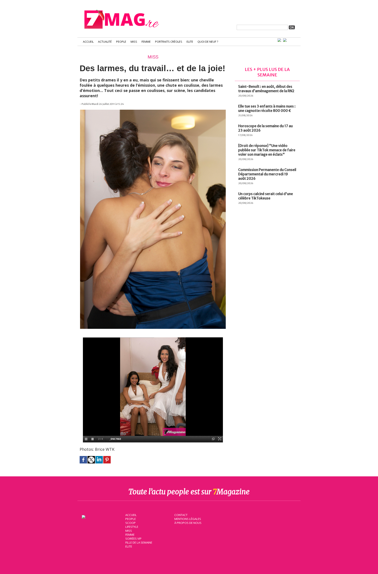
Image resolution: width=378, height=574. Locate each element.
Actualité (105, 42)
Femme (146, 42)
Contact (180, 515)
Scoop (130, 523)
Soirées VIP (133, 539)
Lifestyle (131, 527)
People (121, 42)
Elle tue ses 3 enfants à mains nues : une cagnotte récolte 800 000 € (267, 108)
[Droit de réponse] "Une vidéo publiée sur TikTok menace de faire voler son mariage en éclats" (266, 150)
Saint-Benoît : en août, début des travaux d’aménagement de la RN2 (266, 88)
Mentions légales (187, 519)
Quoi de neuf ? (208, 42)
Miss (134, 42)
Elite (190, 42)
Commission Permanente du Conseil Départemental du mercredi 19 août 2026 (267, 174)
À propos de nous (187, 523)
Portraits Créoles (168, 42)
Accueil (88, 42)
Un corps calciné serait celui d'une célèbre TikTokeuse (265, 196)
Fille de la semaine (138, 542)
